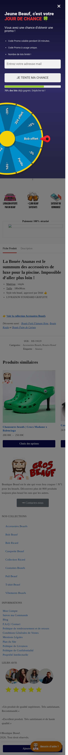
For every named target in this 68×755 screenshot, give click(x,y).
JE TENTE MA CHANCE (33, 77)
